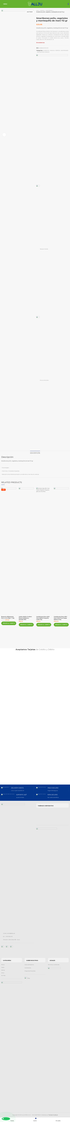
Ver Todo (3, 975)
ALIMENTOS (46, 50)
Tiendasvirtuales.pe (53, 1115)
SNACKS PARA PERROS (43, 52)
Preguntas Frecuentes (30, 971)
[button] (8, 623)
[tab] (35, 453)
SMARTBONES (49, 10)
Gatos (2, 967)
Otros (2, 972)
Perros (2, 964)
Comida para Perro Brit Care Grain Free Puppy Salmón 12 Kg (60, 618)
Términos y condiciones (53, 964)
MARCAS (42, 10)
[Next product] (40, 14)
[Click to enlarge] (4, 134)
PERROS (57, 50)
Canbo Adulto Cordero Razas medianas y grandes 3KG (25, 618)
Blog (28, 978)
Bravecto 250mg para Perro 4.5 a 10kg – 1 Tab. (8, 617)
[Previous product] (37, 14)
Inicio (37, 10)
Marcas (3, 970)
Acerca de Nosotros (29, 964)
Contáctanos (28, 967)
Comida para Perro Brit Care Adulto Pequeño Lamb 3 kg (43, 618)
